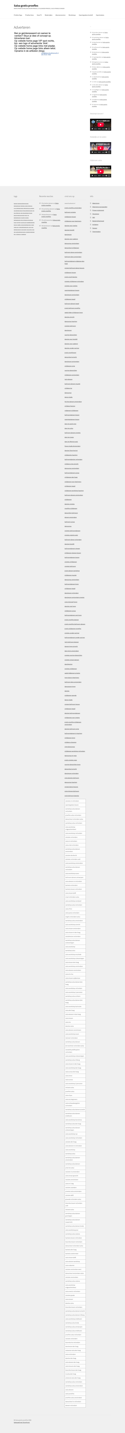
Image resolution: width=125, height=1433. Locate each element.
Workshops (72, 15)
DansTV (39, 15)
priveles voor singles (71, 286)
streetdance (23, 234)
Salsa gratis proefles (26, 5)
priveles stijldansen (71, 562)
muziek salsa (23, 222)
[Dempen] (106, 129)
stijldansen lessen (70, 217)
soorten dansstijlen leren (72, 764)
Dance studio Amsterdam (72, 446)
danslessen (68, 234)
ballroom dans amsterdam (73, 257)
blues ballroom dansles (28, 210)
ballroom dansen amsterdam (74, 495)
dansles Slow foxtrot (71, 450)
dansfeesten (68, 664)
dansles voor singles (71, 226)
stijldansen (18, 234)
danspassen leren (70, 686)
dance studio (68, 397)
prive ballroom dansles (72, 796)
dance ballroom (26, 213)
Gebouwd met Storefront (22, 1422)
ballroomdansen (17, 206)
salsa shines (29, 229)
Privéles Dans (29, 15)
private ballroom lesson (72, 704)
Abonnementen (60, 15)
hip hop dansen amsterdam (73, 402)
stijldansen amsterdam (72, 375)
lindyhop (18, 222)
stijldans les (68, 388)
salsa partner (24, 229)
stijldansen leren (70, 738)
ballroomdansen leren (72, 584)
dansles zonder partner (72, 348)
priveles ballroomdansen (72, 531)
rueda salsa (16, 227)
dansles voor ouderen (71, 239)
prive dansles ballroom (72, 778)
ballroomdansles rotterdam (73, 459)
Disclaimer (95, 214)
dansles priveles (70, 504)
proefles (19, 225)
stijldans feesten (70, 406)
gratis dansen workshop (72, 571)
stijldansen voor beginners (73, 221)
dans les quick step (70, 424)
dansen (30, 213)
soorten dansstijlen (71, 335)
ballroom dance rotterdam (73, 540)
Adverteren (95, 203)
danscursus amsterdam (72, 243)
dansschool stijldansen (72, 248)
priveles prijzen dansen (72, 660)
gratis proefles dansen (72, 620)
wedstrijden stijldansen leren (74, 312)
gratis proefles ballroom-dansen (75, 624)
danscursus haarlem (71, 321)
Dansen (94, 228)
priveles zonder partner (72, 633)
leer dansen (30, 220)
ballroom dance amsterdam (73, 252)
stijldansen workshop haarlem (74, 491)
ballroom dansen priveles (73, 433)
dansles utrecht (69, 317)
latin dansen (68, 379)
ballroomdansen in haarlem (73, 733)
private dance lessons (71, 787)
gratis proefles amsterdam (73, 208)
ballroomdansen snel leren (73, 615)
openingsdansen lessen (72, 290)
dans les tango (69, 437)
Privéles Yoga (18, 15)
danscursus (68, 393)
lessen (15, 222)
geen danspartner (21, 215)
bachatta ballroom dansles (23, 203)
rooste (32, 225)
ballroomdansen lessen (72, 415)
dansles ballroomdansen (72, 713)
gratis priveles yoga (71, 760)
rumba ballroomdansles (24, 227)
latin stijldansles (24, 220)
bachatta (15, 203)
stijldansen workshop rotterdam (75, 751)
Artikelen (95, 224)
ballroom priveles (24, 206)
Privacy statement (98, 210)
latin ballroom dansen (72, 642)
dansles (15, 215)
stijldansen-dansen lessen (73, 553)
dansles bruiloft (69, 230)
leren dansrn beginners (72, 678)
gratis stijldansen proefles (73, 629)
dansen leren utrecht (71, 646)
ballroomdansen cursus (72, 473)
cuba (21, 213)
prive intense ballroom (72, 791)
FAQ (93, 217)
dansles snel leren (70, 606)
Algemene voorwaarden (99, 207)
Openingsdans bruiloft (86, 15)
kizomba (23, 217)
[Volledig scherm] (109, 129)
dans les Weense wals (71, 442)
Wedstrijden (48, 15)
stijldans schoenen (70, 742)
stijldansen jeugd (70, 299)
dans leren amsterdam (72, 651)
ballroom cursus (70, 522)
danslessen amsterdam (72, 295)
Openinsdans (100, 15)
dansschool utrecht (71, 357)
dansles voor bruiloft (71, 339)
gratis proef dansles (71, 277)
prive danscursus (70, 747)
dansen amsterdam (71, 517)
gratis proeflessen (70, 353)
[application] (100, 125)
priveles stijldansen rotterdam (74, 281)
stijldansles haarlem (71, 455)
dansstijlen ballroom (71, 513)
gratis (26, 215)
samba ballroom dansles (21, 232)
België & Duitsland (98, 221)
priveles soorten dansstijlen (73, 655)
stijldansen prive (70, 366)
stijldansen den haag (71, 477)
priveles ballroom (70, 326)
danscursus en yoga (71, 756)
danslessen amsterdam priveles (74, 597)
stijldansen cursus (70, 611)
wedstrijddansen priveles (72, 673)
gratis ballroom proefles (72, 308)
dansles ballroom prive (72, 729)
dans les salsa (69, 428)
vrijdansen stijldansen (71, 410)
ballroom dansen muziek (72, 384)
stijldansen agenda (70, 695)
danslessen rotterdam (72, 593)
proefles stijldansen (71, 508)
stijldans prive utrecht (71, 464)
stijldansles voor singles (72, 718)
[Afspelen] (92, 129)
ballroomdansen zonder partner (75, 637)
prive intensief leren (71, 602)
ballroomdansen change (72, 548)
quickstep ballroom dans (26, 225)
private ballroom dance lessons (74, 268)
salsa (30, 227)
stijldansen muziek (70, 575)
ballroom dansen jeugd (72, 304)
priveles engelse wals (71, 535)
